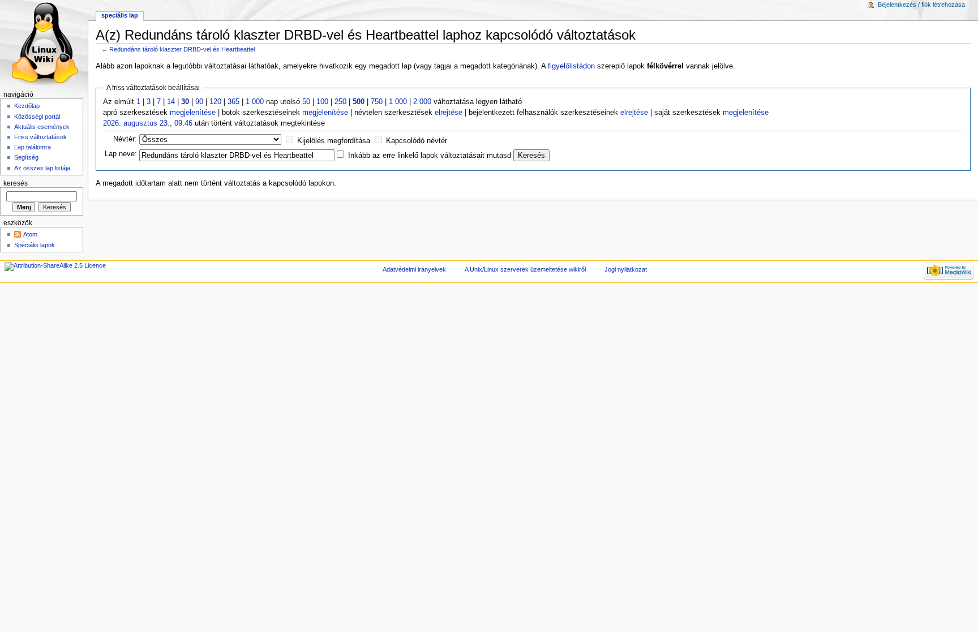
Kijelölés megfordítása (333, 141)
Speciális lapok (34, 245)
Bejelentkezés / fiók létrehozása (921, 4)
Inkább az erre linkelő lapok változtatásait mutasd (429, 156)
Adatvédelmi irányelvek (414, 269)
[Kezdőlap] (44, 44)
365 (233, 102)
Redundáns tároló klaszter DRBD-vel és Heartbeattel (182, 49)
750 (377, 102)
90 (199, 102)
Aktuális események (42, 126)
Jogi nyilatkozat (625, 269)
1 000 (255, 102)
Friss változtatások (40, 137)
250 (340, 102)
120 (215, 102)
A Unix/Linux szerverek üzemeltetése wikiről (525, 269)
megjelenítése (193, 113)
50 (306, 102)
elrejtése (448, 113)
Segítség (26, 157)
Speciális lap (119, 15)
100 (322, 102)
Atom (30, 234)
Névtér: (125, 139)
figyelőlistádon (571, 66)
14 (171, 102)
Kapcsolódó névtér (416, 141)
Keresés (15, 183)
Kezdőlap (27, 105)
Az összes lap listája (42, 168)
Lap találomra (32, 147)
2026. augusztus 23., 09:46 (147, 123)
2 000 (422, 102)
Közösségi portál (37, 116)
